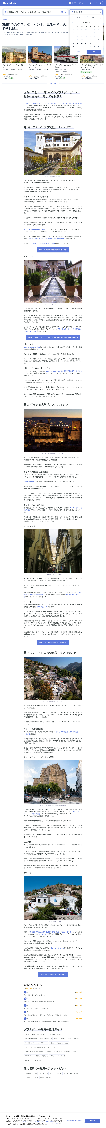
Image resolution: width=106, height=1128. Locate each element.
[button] (14, 63)
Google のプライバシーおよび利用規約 (42, 1121)
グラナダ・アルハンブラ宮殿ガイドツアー (65, 1051)
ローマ (35, 1073)
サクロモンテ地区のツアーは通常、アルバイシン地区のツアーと (50, 932)
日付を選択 (78, 12)
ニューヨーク (28, 1073)
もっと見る (53, 83)
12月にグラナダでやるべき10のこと (59, 1043)
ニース (36, 1077)
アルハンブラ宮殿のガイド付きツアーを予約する (53, 250)
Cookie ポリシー (23, 1121)
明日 (93, 17)
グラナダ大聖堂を (30, 482)
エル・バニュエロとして (32, 347)
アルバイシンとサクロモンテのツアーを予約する (53, 642)
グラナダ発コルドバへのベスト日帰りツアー (36, 1043)
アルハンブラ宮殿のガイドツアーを (43, 243)
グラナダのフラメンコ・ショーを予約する (53, 975)
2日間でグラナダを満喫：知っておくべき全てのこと (38, 1038)
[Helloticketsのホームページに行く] (10, 3)
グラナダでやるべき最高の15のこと (55, 1034)
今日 (78, 17)
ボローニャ (48, 1077)
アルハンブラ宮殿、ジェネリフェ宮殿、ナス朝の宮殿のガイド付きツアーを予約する (53, 337)
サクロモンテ (43, 934)
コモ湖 (42, 1077)
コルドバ (65, 1073)
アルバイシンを (42, 607)
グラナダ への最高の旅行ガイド (43, 1029)
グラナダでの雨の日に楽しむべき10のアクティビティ (38, 1051)
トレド (51, 1073)
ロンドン (45, 1073)
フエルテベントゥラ (75, 1073)
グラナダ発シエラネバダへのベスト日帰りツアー (66, 1038)
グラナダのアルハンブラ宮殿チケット (34, 1034)
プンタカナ (58, 1073)
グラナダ (5, 19)
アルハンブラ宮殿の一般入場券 (34, 229)
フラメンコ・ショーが (56, 948)
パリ (40, 1073)
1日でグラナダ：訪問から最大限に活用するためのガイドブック (41, 1047)
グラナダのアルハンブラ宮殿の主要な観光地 (36, 1056)
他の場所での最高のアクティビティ (45, 1068)
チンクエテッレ (29, 1077)
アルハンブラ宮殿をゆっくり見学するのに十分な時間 (46, 238)
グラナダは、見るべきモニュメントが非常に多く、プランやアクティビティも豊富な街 (53, 103)
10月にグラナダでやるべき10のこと (34, 1060)
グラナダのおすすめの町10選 (57, 1056)
